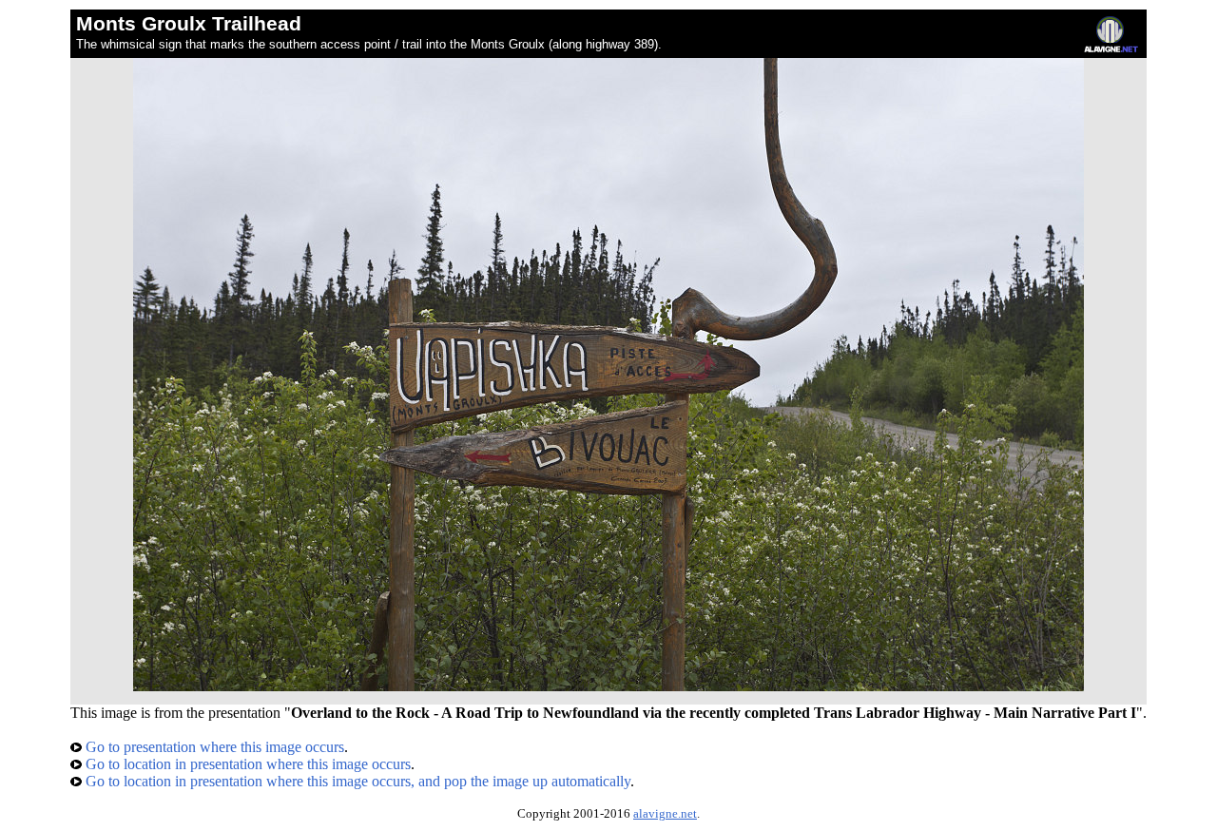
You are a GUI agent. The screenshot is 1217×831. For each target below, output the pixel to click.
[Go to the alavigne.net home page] (1111, 48)
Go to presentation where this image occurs (213, 747)
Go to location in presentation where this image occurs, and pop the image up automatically (356, 781)
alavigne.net (665, 814)
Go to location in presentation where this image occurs (246, 764)
